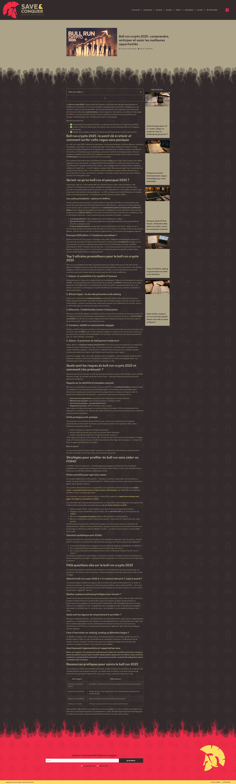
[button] (227, 10)
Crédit (178, 10)
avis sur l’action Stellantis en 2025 (114, 505)
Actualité (136, 10)
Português (213, 10)
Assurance (148, 10)
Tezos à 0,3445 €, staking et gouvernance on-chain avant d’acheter (157, 271)
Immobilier (189, 10)
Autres (200, 10)
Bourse (169, 10)
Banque (159, 10)
